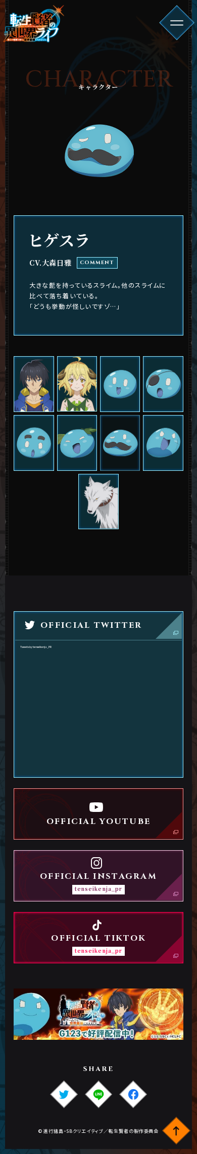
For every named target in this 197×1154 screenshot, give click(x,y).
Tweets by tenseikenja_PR (36, 646)
